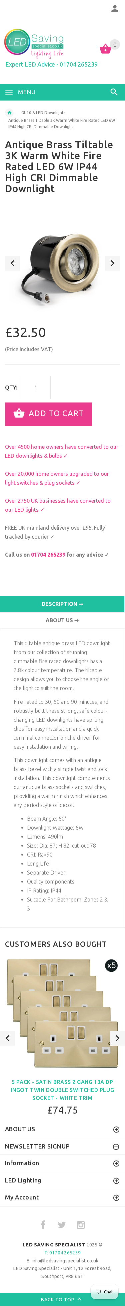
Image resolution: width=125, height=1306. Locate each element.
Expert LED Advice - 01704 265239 (51, 64)
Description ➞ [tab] (62, 604)
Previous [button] (12, 263)
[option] (62, 263)
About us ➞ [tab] (62, 620)
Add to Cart (55, 413)
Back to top (58, 1299)
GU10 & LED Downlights (43, 113)
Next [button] (112, 263)
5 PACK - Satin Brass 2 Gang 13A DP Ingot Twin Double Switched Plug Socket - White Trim (62, 1090)
